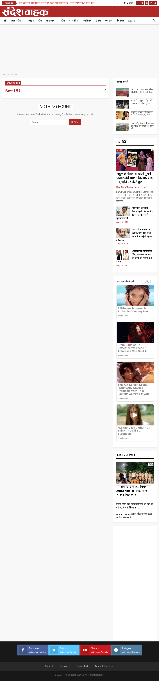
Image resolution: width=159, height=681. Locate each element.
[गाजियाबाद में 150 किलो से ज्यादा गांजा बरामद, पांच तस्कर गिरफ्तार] (135, 473)
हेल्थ (98, 21)
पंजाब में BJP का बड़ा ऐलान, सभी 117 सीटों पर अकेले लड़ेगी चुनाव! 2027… (134, 235)
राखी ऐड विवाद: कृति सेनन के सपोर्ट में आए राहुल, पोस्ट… (142, 114)
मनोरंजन (87, 21)
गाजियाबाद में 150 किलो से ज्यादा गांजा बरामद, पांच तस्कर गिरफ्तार (133, 491)
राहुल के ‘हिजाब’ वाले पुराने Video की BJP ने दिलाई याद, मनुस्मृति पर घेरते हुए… (134, 178)
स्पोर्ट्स (108, 21)
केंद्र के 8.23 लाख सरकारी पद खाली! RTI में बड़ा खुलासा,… (142, 91)
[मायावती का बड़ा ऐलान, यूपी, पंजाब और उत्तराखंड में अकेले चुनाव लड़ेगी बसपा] (123, 211)
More (131, 21)
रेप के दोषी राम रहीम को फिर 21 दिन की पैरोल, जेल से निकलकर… (134, 506)
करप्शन (50, 21)
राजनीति (73, 21)
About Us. (50, 666)
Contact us (66, 666)
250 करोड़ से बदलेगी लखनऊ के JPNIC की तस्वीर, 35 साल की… (142, 126)
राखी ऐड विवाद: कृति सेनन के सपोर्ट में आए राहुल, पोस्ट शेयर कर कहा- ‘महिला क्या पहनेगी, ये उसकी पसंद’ (57, 3)
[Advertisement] (79, 48)
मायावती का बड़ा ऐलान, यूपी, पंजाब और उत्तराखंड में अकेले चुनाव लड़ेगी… (134, 213)
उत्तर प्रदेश (16, 21)
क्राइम (30, 21)
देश (40, 21)
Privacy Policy (83, 666)
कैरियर (120, 21)
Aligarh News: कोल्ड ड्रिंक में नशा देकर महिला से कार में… (134, 516)
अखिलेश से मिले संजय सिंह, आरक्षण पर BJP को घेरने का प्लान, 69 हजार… (134, 256)
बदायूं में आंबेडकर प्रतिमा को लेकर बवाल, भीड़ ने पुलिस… (141, 102)
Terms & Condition (104, 666)
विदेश (62, 21)
